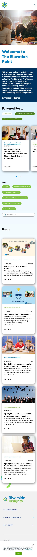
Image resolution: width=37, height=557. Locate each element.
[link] (18, 261)
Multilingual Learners (9, 209)
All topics (5, 186)
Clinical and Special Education (22, 186)
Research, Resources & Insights (11, 203)
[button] (16, 176)
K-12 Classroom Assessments (11, 192)
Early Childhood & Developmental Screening (15, 198)
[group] (15, 148)
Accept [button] (18, 553)
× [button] (33, 544)
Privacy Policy (28, 549)
